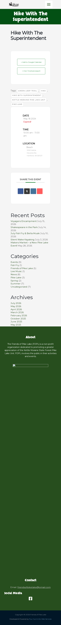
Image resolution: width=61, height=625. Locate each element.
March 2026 (17, 312)
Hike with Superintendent (26, 95)
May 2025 (16, 324)
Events (14, 262)
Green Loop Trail (27, 91)
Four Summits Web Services (40, 619)
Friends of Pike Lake (22, 268)
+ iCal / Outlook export (31, 71)
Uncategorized (19, 286)
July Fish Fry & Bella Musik (25, 233)
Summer (16, 283)
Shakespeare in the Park (24, 227)
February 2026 (19, 315)
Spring (14, 280)
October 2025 (18, 318)
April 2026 (16, 309)
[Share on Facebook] (20, 191)
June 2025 (16, 321)
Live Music (16, 271)
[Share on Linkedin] (33, 191)
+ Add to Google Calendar (31, 62)
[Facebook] (30, 598)
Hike (43, 91)
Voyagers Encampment (24, 221)
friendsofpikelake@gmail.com (34, 587)
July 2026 (16, 303)
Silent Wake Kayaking (22, 239)
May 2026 (16, 306)
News (14, 274)
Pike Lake (17, 104)
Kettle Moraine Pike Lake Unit (28, 100)
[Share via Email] (40, 191)
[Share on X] (27, 191)
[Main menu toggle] (48, 4)
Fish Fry (15, 265)
